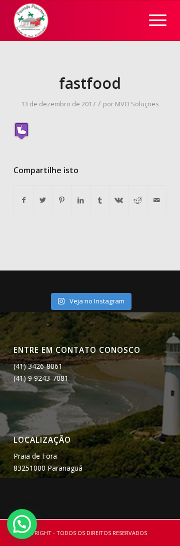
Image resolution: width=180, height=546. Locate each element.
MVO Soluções (137, 103)
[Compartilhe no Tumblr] (99, 200)
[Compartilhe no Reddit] (137, 200)
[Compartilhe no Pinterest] (61, 200)
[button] (22, 524)
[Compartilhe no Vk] (119, 200)
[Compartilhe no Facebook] (23, 200)
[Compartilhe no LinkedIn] (81, 200)
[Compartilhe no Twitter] (43, 200)
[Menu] (152, 20)
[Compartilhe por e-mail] (157, 200)
